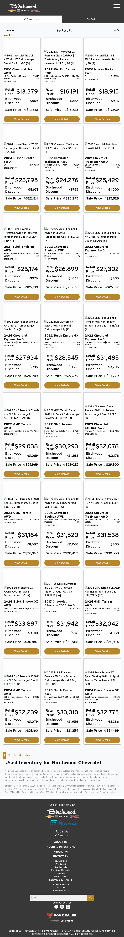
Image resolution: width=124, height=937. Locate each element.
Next (27, 755)
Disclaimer (61, 888)
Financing (61, 851)
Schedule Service (61, 884)
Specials (61, 873)
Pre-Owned (61, 864)
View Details (21, 119)
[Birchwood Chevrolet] (23, 7)
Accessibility (32, 931)
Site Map (66, 931)
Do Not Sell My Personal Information (94, 931)
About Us (60, 842)
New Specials (61, 867)
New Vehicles (61, 861)
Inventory (60, 856)
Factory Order (60, 877)
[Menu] (116, 6)
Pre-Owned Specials (60, 870)
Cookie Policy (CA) (61, 891)
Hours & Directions (61, 847)
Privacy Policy (50, 931)
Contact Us (15, 931)
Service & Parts (60, 880)
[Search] (90, 898)
